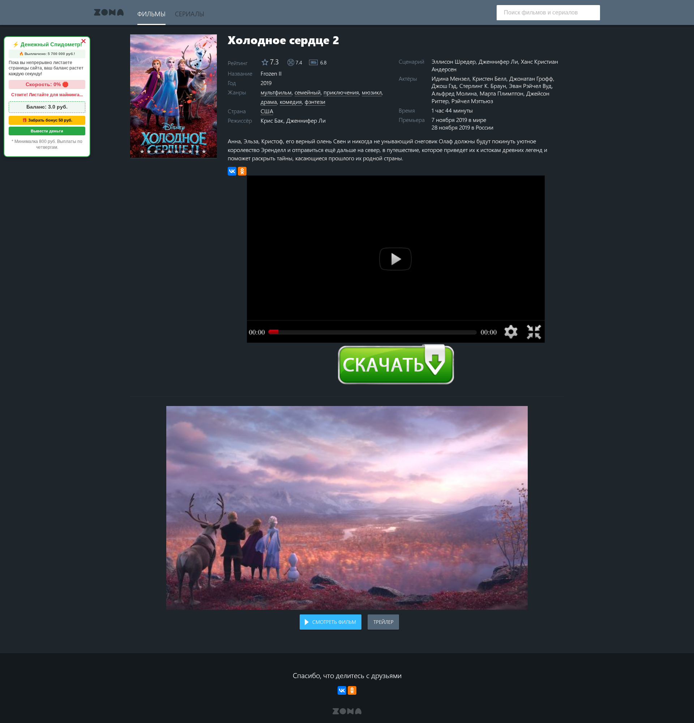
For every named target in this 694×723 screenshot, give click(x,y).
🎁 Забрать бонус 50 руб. (47, 120)
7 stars (187, 151)
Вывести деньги (47, 131)
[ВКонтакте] (232, 171)
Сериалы (189, 13)
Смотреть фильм (334, 621)
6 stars (180, 151)
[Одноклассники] (242, 171)
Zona (109, 12)
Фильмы (151, 13)
